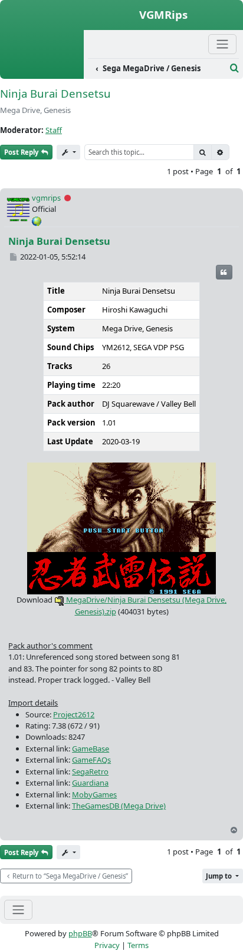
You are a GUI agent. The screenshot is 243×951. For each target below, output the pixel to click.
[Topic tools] (68, 152)
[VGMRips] (42, 72)
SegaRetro (90, 771)
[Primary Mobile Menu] (222, 44)
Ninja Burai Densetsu (55, 93)
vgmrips (46, 197)
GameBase (90, 748)
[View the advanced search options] (234, 68)
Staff (53, 130)
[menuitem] (157, 69)
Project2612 (73, 714)
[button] (222, 876)
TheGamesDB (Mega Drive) (119, 805)
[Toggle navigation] (18, 909)
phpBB (80, 933)
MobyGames (94, 794)
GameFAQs (91, 759)
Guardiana (90, 782)
